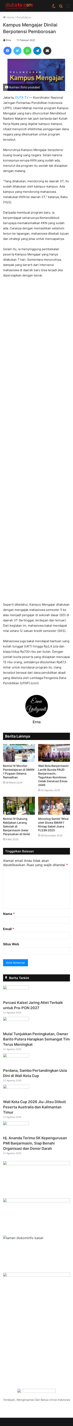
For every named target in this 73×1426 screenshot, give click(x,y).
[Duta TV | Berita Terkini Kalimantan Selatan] (19, 6)
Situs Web (11, 944)
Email (8, 929)
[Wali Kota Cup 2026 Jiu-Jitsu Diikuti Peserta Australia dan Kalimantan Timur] (16, 1088)
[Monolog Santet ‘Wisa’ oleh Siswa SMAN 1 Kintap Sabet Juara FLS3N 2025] (54, 806)
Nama (9, 914)
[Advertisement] (36, 442)
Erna (8, 40)
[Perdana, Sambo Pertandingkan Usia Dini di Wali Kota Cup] (16, 1056)
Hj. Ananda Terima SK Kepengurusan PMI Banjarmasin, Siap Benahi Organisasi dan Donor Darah (35, 1143)
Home (10, 17)
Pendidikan (23, 17)
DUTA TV (21, 97)
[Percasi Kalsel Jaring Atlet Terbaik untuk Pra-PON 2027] (16, 988)
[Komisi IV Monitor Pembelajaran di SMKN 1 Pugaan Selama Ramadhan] (19, 753)
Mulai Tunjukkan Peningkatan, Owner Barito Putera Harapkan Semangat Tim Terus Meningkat (36, 1039)
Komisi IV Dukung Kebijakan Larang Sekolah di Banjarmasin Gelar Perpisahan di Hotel (16, 826)
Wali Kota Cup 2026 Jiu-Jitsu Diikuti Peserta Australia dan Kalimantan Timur (34, 1107)
